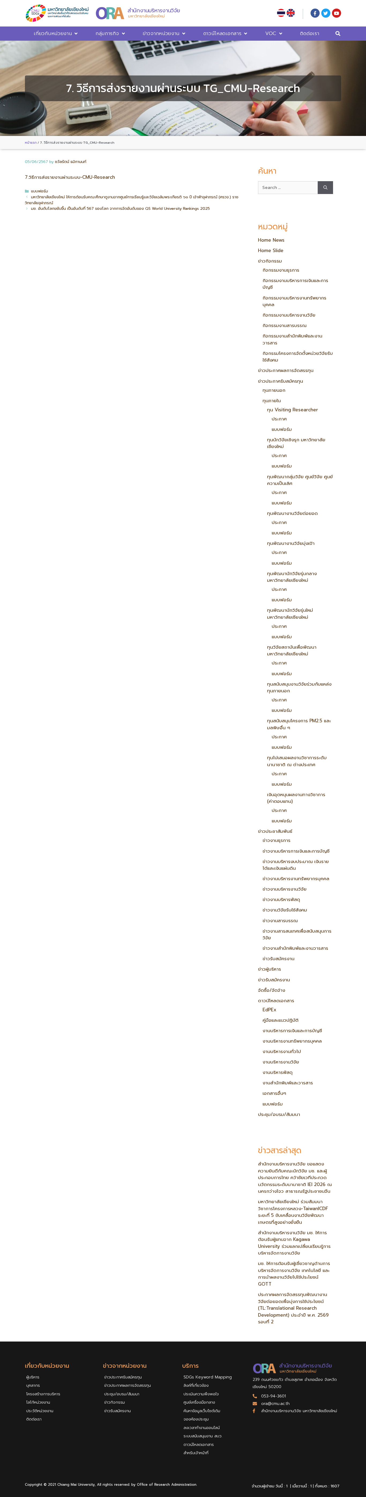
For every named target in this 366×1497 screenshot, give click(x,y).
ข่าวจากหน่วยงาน (161, 33)
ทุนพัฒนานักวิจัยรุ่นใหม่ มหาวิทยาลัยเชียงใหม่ (290, 614)
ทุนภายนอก (274, 390)
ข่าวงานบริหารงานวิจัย (285, 889)
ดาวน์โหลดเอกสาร (222, 33)
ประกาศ (279, 418)
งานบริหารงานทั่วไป (282, 1051)
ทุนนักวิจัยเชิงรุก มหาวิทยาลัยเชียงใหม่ (296, 443)
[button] (338, 33)
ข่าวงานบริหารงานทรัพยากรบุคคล (296, 878)
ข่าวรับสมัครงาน (278, 958)
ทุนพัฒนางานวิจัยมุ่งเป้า (291, 543)
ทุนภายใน (272, 400)
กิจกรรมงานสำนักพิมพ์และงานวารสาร (292, 339)
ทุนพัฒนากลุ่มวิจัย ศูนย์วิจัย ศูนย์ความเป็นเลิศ (300, 480)
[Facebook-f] (315, 13)
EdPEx (269, 1009)
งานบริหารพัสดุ (278, 1072)
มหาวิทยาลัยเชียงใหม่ (146, 16)
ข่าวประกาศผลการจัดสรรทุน (285, 370)
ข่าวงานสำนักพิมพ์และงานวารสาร (295, 948)
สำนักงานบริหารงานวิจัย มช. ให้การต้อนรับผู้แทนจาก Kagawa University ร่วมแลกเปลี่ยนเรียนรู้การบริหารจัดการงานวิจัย (294, 1243)
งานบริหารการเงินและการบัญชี (292, 1030)
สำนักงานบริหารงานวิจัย (154, 10)
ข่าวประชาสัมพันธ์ (275, 831)
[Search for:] (288, 187)
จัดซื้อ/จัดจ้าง (271, 990)
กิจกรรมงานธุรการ (281, 270)
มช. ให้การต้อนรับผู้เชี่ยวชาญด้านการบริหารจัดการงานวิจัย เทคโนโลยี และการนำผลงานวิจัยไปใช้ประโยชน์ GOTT (294, 1273)
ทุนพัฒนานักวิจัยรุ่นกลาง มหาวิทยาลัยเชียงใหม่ (292, 577)
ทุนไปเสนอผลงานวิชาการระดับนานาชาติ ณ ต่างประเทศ (297, 761)
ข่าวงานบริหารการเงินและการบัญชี (296, 851)
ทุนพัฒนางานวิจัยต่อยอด (292, 513)
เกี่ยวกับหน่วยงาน (53, 33)
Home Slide (270, 250)
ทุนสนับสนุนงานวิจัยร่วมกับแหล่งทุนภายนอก (299, 687)
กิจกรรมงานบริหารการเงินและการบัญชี (295, 284)
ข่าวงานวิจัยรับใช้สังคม (285, 909)
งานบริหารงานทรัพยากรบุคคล (292, 1041)
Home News (271, 240)
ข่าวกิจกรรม (270, 260)
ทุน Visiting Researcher (292, 409)
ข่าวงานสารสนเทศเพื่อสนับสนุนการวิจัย (297, 934)
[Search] (325, 187)
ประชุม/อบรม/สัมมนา (279, 1114)
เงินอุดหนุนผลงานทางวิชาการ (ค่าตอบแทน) (296, 798)
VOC (271, 33)
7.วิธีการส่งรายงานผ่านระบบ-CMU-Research (70, 177)
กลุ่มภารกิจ (107, 33)
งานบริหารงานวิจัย (281, 1061)
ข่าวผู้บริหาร (269, 969)
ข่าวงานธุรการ (276, 840)
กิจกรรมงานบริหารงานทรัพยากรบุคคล (294, 301)
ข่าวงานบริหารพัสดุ (281, 899)
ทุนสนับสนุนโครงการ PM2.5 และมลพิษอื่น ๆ (299, 724)
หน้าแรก (31, 142)
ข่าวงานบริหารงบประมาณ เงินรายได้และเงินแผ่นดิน (296, 865)
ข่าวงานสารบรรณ (280, 920)
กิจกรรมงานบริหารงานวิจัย (289, 314)
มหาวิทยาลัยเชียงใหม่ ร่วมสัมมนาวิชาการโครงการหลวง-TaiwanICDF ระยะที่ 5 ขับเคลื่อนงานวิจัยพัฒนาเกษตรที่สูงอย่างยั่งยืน (293, 1212)
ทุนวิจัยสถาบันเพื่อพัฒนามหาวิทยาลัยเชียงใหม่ (291, 651)
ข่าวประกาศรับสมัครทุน (280, 381)
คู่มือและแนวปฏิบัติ (280, 1020)
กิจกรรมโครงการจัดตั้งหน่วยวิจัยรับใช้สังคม (298, 357)
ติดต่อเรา (309, 33)
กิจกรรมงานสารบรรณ (285, 325)
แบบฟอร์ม (39, 191)
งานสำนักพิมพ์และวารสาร (288, 1082)
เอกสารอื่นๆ (274, 1093)
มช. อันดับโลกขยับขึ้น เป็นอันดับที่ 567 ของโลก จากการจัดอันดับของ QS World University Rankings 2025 (120, 208)
